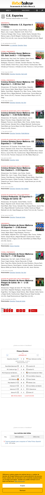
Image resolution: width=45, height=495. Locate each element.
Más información (20, 481)
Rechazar (22, 490)
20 (20, 311)
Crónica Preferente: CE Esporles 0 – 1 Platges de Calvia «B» (17, 197)
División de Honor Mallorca (11, 111)
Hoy (5, 437)
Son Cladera (24, 188)
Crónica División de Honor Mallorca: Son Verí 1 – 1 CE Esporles (17, 255)
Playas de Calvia (20, 217)
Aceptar (22, 486)
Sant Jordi (24, 74)
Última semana (19, 437)
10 (17, 311)
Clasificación (29, 396)
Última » (34, 311)
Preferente (5, 23)
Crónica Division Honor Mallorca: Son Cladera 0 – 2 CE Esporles (16, 169)
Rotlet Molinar (25, 133)
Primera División (22, 351)
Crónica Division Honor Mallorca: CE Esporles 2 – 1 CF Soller (17, 142)
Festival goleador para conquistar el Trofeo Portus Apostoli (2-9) (23, 442)
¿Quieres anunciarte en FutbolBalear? (22, 345)
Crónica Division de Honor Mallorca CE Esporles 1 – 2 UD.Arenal (17, 226)
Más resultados (16, 396)
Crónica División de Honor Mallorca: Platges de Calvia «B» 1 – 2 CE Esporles (17, 282)
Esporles (20, 45)
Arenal (12, 246)
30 (24, 311)
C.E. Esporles (14, 15)
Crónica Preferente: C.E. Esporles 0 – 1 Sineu (17, 25)
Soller (17, 160)
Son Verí (23, 102)
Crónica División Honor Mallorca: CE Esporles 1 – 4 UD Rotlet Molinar (17, 113)
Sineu (25, 45)
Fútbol (3, 51)
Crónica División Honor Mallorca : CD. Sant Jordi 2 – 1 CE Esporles (16, 54)
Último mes (36, 437)
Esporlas (12, 74)
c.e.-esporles (13, 45)
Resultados (25, 10)
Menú (7, 10)
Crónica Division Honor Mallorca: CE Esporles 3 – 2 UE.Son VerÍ (17, 83)
